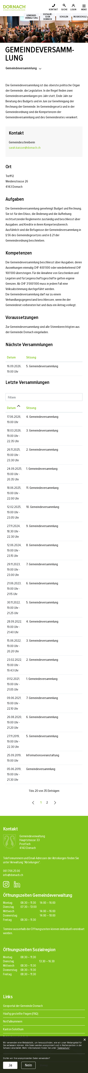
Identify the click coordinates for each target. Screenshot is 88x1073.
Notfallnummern (12, 1021)
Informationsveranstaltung (42, 755)
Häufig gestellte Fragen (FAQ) (20, 1014)
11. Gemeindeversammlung (42, 488)
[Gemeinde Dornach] (14, 8)
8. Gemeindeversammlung (42, 545)
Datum (11, 357)
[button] (24, 68)
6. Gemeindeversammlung (42, 583)
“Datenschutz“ (63, 1048)
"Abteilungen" (32, 862)
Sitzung (31, 357)
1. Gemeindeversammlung (42, 469)
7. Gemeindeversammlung (42, 564)
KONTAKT (53, 9)
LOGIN (73, 9)
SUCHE (64, 9)
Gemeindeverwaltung (31, 16)
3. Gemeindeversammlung (42, 430)
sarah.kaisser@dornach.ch (25, 148)
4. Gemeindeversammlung (42, 417)
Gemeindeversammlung (40, 769)
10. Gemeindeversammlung (42, 507)
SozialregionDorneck (47, 17)
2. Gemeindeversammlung (42, 450)
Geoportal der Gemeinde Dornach (23, 1006)
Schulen (64, 17)
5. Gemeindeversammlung (42, 366)
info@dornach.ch (13, 875)
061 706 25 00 (11, 871)
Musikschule (80, 17)
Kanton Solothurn (13, 1029)
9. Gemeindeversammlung (42, 526)
